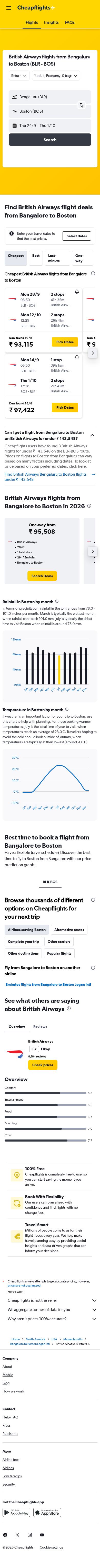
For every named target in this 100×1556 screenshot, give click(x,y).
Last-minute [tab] (54, 258)
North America (35, 1339)
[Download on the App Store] (47, 1512)
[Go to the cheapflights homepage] (36, 8)
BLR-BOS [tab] (50, 882)
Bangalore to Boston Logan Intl (30, 1344)
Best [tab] (35, 256)
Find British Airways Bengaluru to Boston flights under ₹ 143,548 (46, 477)
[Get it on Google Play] (16, 1512)
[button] (8, 8)
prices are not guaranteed (24, 1285)
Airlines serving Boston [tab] (27, 930)
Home (16, 1339)
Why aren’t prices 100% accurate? (37, 1318)
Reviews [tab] (40, 1027)
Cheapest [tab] (16, 256)
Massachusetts (73, 1339)
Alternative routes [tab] (69, 930)
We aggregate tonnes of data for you (39, 1309)
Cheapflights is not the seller (32, 1300)
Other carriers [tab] (59, 941)
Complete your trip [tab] (23, 941)
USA (54, 1339)
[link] (42, 576)
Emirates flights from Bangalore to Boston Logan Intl (48, 984)
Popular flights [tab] (59, 953)
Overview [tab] (17, 1027)
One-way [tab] (79, 258)
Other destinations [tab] (23, 953)
